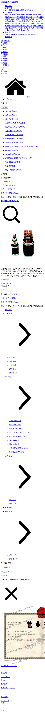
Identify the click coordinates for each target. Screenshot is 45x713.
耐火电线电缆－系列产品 (14, 21)
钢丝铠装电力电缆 (36, 15)
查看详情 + (5, 280)
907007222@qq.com (13, 193)
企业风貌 (8, 10)
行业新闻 (15, 34)
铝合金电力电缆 (23, 15)
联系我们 (8, 37)
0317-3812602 (11, 185)
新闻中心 (4, 49)
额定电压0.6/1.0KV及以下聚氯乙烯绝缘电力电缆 (23, 23)
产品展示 (4, 47)
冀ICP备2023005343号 (9, 666)
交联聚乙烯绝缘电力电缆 (33, 21)
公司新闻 (8, 34)
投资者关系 (23, 34)
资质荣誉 (29, 10)
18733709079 (5, 181)
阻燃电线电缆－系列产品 (33, 19)
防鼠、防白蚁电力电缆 (20, 30)
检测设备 (22, 10)
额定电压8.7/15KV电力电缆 (15, 17)
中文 (8, 41)
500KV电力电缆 (11, 15)
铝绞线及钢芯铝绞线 (24, 26)
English (3, 41)
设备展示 (15, 10)
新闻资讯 (8, 32)
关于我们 (8, 8)
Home (3, 67)
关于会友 (4, 45)
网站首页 (8, 6)
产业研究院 (32, 34)
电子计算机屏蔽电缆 (31, 28)
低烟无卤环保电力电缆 (15, 19)
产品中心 (8, 12)
